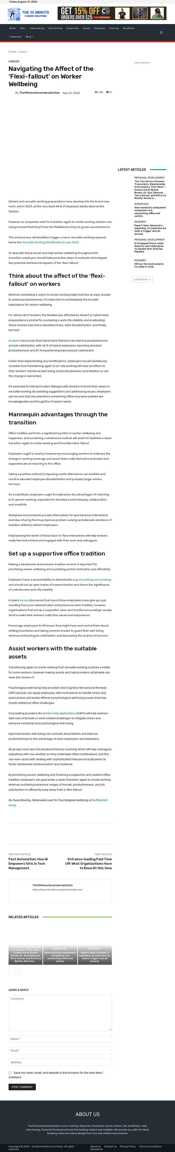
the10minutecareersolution (39, 92)
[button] (161, 32)
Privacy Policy (128, 1146)
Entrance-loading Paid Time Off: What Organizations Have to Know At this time (88, 863)
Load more (140, 279)
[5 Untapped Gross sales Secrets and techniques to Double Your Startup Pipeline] (125, 246)
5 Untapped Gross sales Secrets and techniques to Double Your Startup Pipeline (149, 247)
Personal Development (25, 939)
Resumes (94, 949)
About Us (95, 1146)
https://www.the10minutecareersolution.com (57, 890)
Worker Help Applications (59, 713)
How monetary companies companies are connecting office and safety (60, 957)
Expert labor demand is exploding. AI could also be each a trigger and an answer (95, 957)
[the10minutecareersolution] (12, 93)
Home (12, 51)
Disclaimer (96, 1149)
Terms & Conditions (150, 1146)
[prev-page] (11, 972)
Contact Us (110, 1146)
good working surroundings (93, 579)
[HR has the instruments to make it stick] (125, 263)
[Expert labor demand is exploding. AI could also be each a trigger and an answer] (95, 944)
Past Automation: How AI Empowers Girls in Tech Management (28, 863)
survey (23, 600)
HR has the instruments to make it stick (149, 265)
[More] (152, 833)
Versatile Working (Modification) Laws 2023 (50, 242)
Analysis (14, 340)
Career (23, 51)
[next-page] (18, 972)
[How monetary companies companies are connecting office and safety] (60, 944)
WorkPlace (59, 949)
